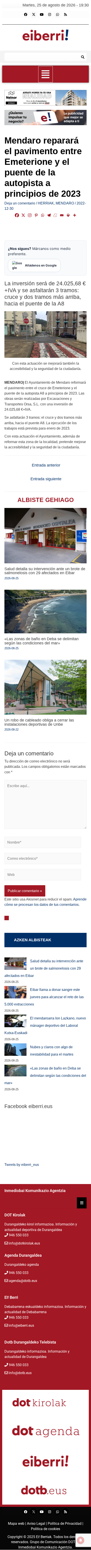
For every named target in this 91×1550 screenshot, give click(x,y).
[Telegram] (49, 215)
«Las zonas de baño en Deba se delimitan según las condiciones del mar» (41, 640)
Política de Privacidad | (65, 1523)
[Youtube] (41, 14)
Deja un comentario (19, 203)
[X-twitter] (33, 14)
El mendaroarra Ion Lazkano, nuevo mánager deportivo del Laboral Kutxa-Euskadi (45, 1025)
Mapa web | (17, 1523)
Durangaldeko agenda (21, 1264)
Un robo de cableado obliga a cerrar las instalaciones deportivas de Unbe (39, 722)
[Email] (61, 215)
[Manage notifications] (80, 1540)
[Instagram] (49, 14)
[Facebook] (25, 14)
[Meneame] (55, 215)
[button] (45, 74)
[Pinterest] (36, 215)
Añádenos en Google (41, 265)
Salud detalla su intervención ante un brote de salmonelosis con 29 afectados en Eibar (44, 570)
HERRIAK (46, 203)
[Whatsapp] (57, 14)
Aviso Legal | (37, 1523)
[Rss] (65, 14)
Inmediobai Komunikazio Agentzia (45, 1547)
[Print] (68, 215)
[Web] (42, 875)
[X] (23, 215)
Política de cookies (45, 1529)
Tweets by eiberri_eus (21, 1165)
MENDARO (65, 203)
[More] (74, 215)
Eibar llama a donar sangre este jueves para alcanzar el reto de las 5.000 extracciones (44, 997)
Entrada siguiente (45, 479)
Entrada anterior (46, 465)
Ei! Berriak (43, 1537)
